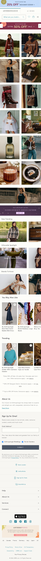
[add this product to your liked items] (15, 304)
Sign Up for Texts (22, 478)
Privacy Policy (15, 457)
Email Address (6, 426)
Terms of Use (18, 547)
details (31, 378)
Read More (5, 408)
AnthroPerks (22, 471)
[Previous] (2, 26)
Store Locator (22, 465)
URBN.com (19, 551)
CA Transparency (28, 547)
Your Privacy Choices (20, 554)
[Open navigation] (38, 17)
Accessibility (10, 551)
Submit (20, 447)
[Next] (39, 26)
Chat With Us (22, 484)
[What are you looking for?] (23, 17)
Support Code (28, 551)
